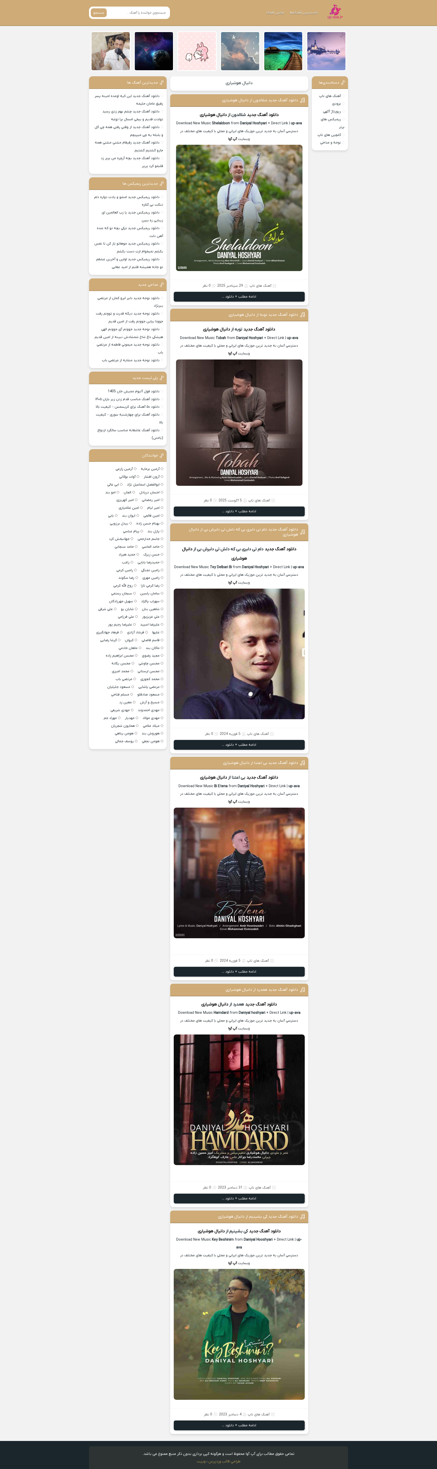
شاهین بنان (151, 609)
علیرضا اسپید (150, 624)
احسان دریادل (149, 492)
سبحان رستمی (121, 593)
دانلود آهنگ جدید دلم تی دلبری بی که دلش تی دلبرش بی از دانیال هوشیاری (243, 532)
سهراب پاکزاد (150, 601)
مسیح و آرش (150, 702)
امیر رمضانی (151, 500)
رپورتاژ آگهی (332, 111)
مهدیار (130, 718)
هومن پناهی (124, 733)
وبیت (201, 1461)
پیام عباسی (131, 531)
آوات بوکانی (127, 476)
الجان (127, 492)
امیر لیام (153, 507)
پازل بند (153, 531)
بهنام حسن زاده (148, 523)
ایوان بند (128, 515)
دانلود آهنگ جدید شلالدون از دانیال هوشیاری (260, 100)
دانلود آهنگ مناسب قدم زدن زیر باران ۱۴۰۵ (127, 399)
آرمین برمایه (150, 469)
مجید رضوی (151, 655)
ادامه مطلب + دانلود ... (239, 296)
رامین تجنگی (150, 570)
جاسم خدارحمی (149, 539)
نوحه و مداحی (330, 142)
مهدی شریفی (120, 710)
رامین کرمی (124, 570)
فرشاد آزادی (135, 632)
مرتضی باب (124, 679)
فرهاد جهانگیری (107, 632)
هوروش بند (151, 733)
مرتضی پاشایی (149, 687)
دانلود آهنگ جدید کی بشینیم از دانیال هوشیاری (258, 1216)
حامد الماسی (151, 546)
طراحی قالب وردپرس (224, 1461)
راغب (125, 562)
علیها (156, 632)
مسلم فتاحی (120, 694)
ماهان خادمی (128, 648)
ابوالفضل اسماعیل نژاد (143, 484)
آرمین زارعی (124, 469)
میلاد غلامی (151, 726)
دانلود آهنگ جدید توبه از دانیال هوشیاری (263, 314)
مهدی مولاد (151, 718)
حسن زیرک (151, 554)
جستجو (98, 13)
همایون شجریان (123, 726)
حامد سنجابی (124, 546)
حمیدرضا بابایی (149, 562)
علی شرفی (105, 609)
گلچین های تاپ (329, 135)
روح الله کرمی (123, 585)
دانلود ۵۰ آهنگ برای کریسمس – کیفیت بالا (128, 406)
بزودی (336, 103)
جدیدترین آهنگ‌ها (304, 12)
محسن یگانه (121, 663)
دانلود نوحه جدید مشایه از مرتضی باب (131, 360)
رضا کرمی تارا (150, 585)
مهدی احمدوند (149, 710)
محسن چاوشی (149, 663)
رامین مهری (151, 577)
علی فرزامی (126, 616)
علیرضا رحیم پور (120, 624)
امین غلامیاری (129, 507)
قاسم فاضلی (151, 640)
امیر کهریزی (125, 500)
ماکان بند (153, 648)
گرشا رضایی (108, 640)
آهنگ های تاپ (330, 96)
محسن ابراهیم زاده (120, 655)
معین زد (125, 702)
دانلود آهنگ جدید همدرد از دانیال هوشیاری (262, 989)
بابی (111, 515)
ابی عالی (113, 484)
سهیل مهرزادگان (121, 601)
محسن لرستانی (149, 671)
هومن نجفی (151, 741)
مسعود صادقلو (148, 694)
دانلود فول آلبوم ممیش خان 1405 (134, 391)
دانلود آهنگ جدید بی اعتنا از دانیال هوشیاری (260, 762)
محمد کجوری (150, 679)
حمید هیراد (127, 554)
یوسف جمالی (124, 741)
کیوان (129, 640)
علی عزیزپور (151, 616)
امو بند (110, 492)
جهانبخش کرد (119, 539)
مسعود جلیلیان (118, 687)
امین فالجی (151, 515)
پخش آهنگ (275, 12)
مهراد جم (110, 718)
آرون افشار (152, 476)
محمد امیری (120, 671)
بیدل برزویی (119, 523)
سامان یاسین (150, 593)
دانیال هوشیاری (239, 83)
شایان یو (127, 609)
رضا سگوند (126, 577)
